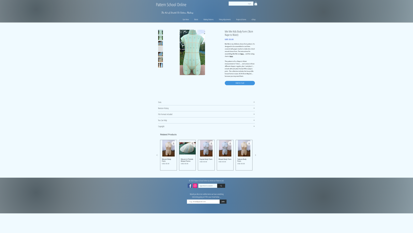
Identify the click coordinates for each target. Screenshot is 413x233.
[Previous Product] (157, 155)
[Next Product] (255, 155)
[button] (255, 3)
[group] (206, 155)
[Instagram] (195, 186)
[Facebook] (190, 186)
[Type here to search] (221, 186)
